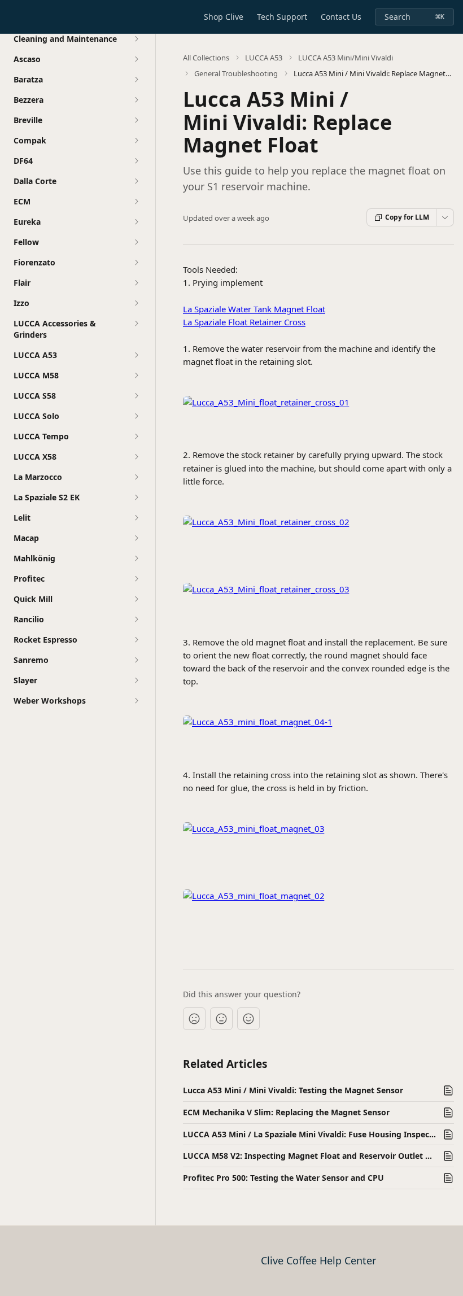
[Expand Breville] (136, 120)
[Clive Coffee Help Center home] (11, 17)
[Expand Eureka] (136, 222)
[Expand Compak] (136, 141)
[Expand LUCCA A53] (136, 355)
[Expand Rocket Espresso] (136, 640)
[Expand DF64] (136, 161)
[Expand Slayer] (136, 680)
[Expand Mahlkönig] (136, 558)
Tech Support (282, 16)
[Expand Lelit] (136, 518)
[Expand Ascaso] (136, 59)
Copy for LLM (407, 217)
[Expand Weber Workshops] (136, 701)
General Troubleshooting (236, 73)
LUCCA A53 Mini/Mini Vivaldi (345, 58)
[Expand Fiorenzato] (136, 262)
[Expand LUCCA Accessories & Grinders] (136, 323)
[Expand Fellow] (136, 242)
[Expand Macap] (136, 538)
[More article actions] (445, 217)
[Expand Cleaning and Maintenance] (136, 39)
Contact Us (341, 16)
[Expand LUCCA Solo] (136, 416)
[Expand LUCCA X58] (136, 457)
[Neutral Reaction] (221, 1018)
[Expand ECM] (136, 202)
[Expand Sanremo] (136, 660)
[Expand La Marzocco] (136, 477)
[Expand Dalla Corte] (136, 181)
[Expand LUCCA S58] (136, 396)
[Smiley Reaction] (248, 1018)
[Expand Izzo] (136, 303)
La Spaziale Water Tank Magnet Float (254, 309)
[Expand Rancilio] (136, 619)
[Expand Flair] (136, 283)
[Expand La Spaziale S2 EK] (136, 497)
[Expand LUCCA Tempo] (136, 436)
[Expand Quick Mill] (136, 599)
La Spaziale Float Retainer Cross (244, 322)
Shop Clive (223, 16)
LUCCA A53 (263, 58)
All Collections (206, 58)
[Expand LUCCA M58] (136, 375)
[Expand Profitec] (136, 579)
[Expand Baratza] (136, 80)
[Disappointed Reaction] (194, 1018)
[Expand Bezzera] (136, 100)
